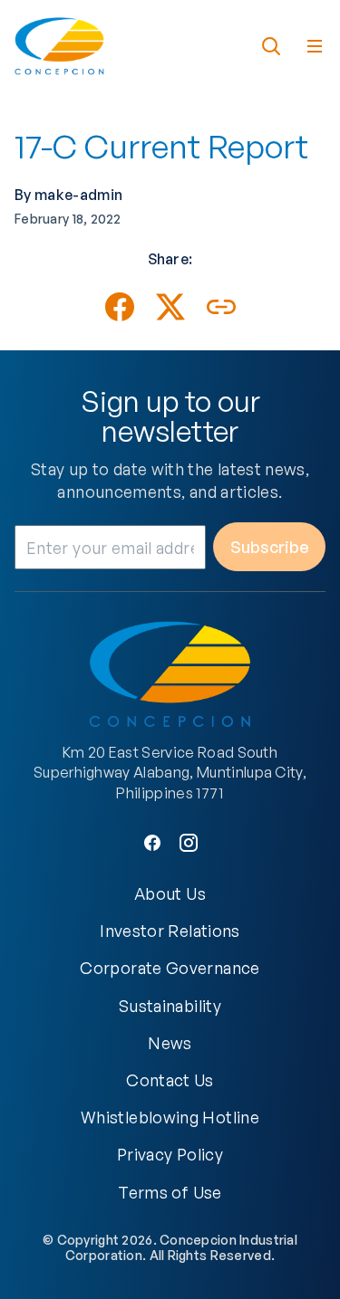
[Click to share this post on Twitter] (170, 306)
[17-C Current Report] (119, 306)
